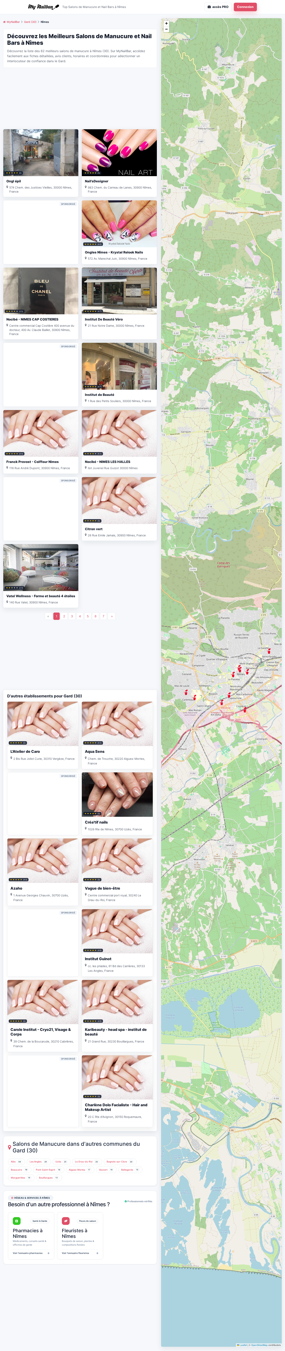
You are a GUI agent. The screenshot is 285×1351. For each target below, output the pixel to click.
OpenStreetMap (259, 1345)
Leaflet (243, 1345)
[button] (269, 651)
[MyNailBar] (43, 7)
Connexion (245, 7)
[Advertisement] (80, 98)
